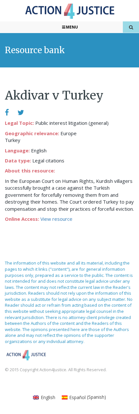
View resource (56, 219)
